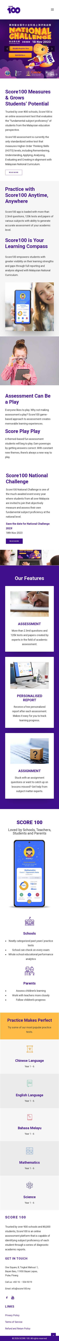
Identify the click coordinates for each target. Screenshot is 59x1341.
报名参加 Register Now (21, 48)
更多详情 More (20, 55)
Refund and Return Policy (17, 1328)
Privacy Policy (12, 1315)
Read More (13, 172)
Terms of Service (13, 1322)
